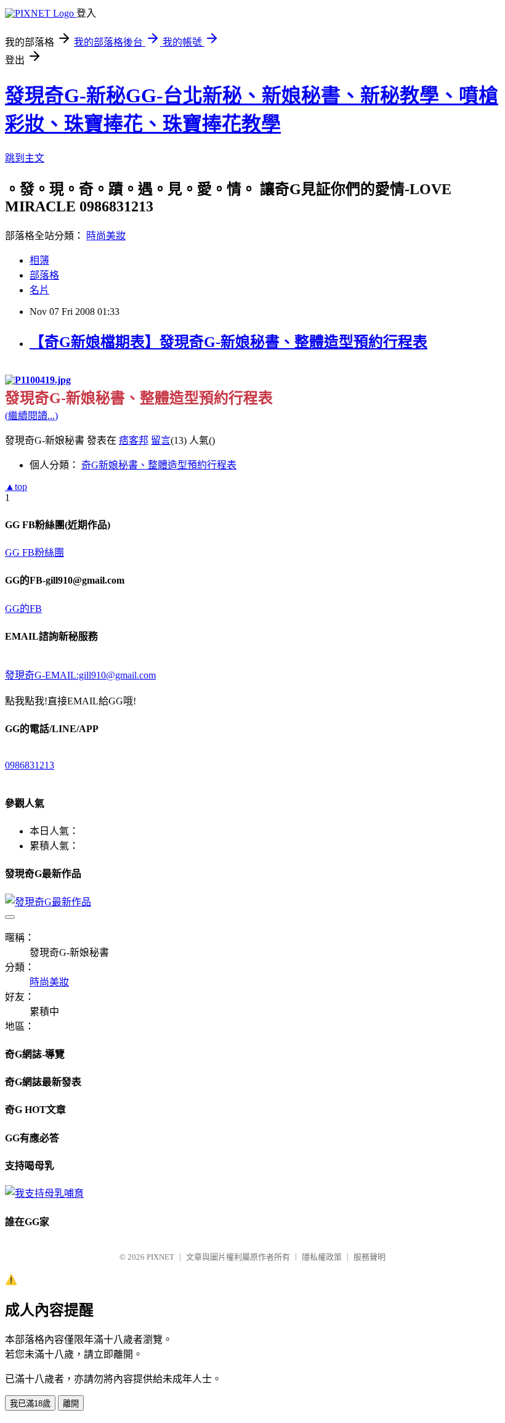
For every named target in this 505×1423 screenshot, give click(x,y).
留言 (161, 440)
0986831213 (29, 765)
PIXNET (160, 1257)
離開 (71, 1403)
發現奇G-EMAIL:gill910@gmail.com (80, 675)
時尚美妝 (106, 235)
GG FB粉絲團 (34, 552)
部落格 (44, 275)
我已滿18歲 (30, 1403)
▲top (16, 486)
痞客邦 (133, 440)
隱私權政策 (322, 1257)
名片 (39, 290)
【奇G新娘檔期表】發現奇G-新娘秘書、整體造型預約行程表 (228, 342)
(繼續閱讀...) (31, 415)
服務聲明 (370, 1257)
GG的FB (23, 608)
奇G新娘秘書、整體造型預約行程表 (158, 465)
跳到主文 (24, 158)
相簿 (39, 260)
